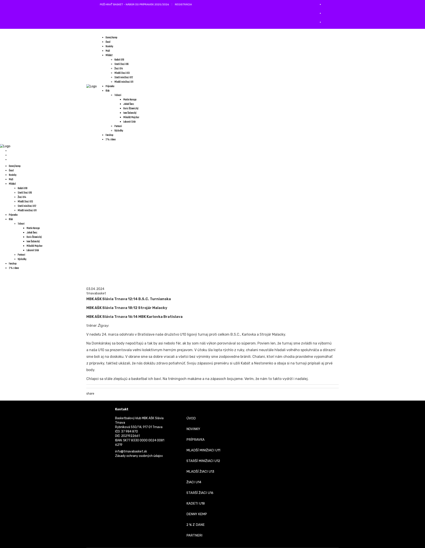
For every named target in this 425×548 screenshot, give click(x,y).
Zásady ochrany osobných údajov (139, 456)
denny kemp (196, 514)
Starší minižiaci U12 (203, 461)
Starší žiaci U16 (199, 493)
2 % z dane (195, 525)
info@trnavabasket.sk (131, 451)
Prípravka (195, 440)
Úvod (191, 418)
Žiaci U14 (193, 482)
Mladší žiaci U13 (200, 472)
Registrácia (183, 4)
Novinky (193, 429)
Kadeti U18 (195, 503)
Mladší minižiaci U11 (203, 450)
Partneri (194, 535)
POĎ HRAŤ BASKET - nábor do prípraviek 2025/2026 (134, 4)
